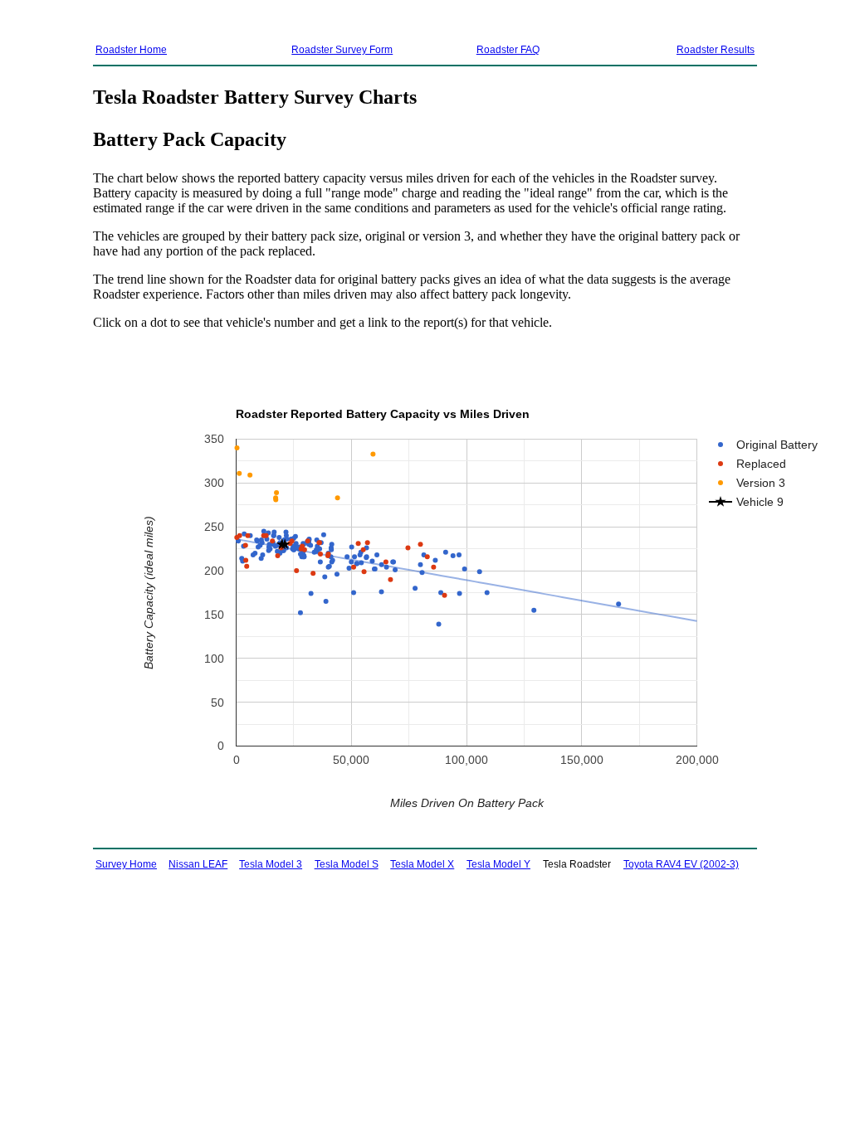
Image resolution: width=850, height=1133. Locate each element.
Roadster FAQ (508, 50)
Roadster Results (716, 50)
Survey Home (126, 864)
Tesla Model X (422, 864)
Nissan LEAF (198, 864)
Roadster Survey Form (342, 50)
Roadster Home (131, 50)
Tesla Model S (347, 864)
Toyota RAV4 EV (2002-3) (681, 864)
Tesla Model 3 (270, 864)
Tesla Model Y (498, 864)
